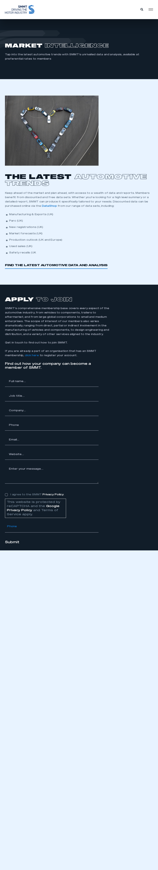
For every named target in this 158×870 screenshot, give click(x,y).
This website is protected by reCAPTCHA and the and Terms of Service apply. (33, 508)
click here (32, 355)
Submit (12, 542)
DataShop (49, 206)
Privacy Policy (53, 494)
